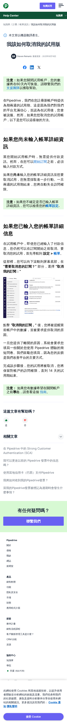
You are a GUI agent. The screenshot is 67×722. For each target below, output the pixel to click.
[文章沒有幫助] (25, 420)
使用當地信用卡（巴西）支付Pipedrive (28, 472)
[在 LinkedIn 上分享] (32, 67)
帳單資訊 (24, 24)
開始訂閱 (40, 162)
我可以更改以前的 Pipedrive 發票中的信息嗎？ (31, 463)
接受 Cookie (33, 716)
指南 (43, 392)
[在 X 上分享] (39, 67)
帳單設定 (52, 206)
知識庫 (6, 24)
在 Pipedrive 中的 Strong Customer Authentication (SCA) (27, 451)
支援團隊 (13, 88)
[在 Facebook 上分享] (25, 67)
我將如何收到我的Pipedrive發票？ (25, 480)
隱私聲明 (12, 706)
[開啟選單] (61, 6)
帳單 (57, 253)
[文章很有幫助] (6, 420)
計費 (15, 24)
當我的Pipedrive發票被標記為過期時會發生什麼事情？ (33, 490)
